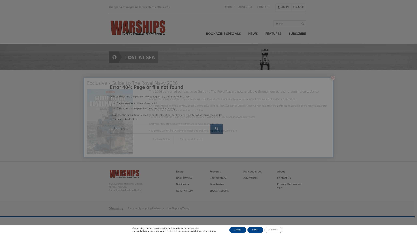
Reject (255, 230)
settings (212, 231)
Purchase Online (161, 139)
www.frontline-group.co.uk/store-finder (200, 124)
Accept (237, 230)
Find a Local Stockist (191, 139)
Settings (273, 230)
